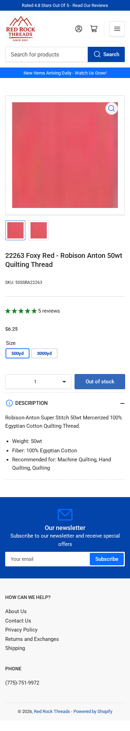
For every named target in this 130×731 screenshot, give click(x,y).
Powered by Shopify (92, 711)
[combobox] (65, 54)
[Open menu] (117, 28)
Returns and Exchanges (32, 639)
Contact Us (18, 621)
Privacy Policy (21, 630)
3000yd (44, 353)
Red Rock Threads (52, 711)
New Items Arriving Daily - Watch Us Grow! (65, 73)
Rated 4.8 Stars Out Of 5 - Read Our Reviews (65, 5)
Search (111, 54)
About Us (16, 611)
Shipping (15, 648)
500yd (17, 353)
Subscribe (106, 559)
